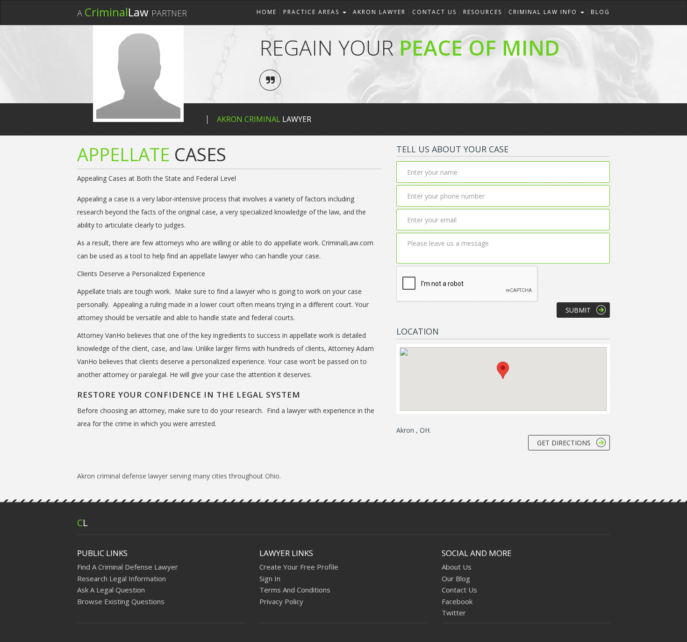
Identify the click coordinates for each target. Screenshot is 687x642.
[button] (503, 370)
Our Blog (456, 578)
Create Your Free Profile (298, 566)
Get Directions (564, 442)
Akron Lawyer (379, 12)
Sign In (269, 578)
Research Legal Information (121, 578)
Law (132, 12)
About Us (457, 566)
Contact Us (434, 12)
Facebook (457, 601)
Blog (600, 12)
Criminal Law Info (544, 12)
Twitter (454, 612)
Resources (482, 12)
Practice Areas (312, 12)
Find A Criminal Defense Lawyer (127, 566)
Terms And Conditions (294, 589)
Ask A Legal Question (111, 589)
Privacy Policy (281, 601)
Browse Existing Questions (121, 601)
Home (267, 12)
